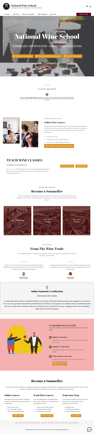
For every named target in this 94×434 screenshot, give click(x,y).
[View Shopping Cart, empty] (87, 6)
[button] (10, 14)
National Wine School (23, 5)
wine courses (12, 169)
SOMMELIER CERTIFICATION (29, 46)
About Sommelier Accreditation (70, 423)
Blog (21, 423)
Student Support (35, 423)
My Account (26, 423)
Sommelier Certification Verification (50, 423)
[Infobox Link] (17, 221)
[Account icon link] (90, 6)
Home (17, 423)
